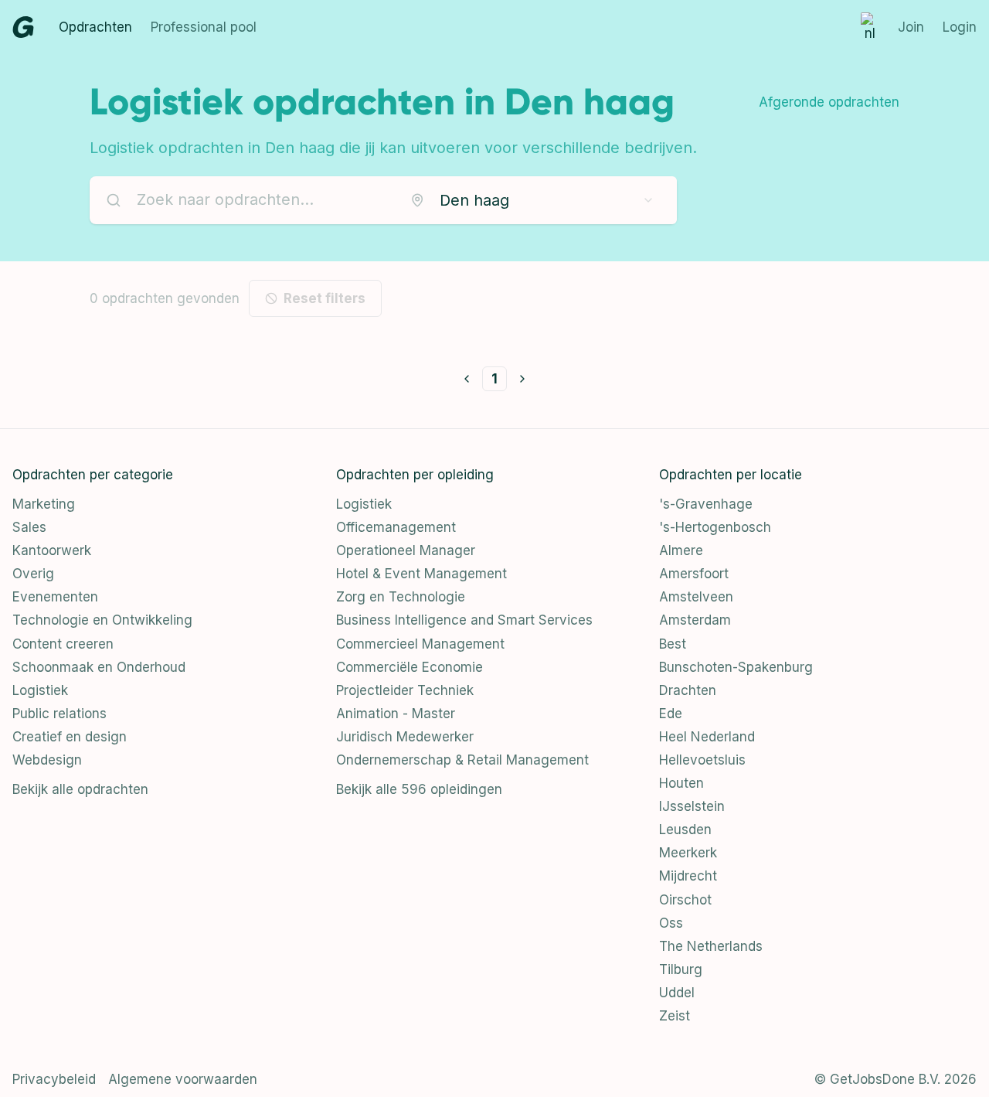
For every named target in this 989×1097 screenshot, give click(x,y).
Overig (33, 573)
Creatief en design (69, 736)
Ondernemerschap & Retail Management (462, 760)
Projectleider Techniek (405, 690)
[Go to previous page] (466, 378)
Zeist (674, 1016)
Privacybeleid (54, 1079)
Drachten (687, 690)
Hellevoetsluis (702, 760)
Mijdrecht (688, 876)
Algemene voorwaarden (182, 1079)
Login (960, 27)
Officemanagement (396, 527)
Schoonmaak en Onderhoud (98, 667)
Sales (29, 527)
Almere (681, 550)
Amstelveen (696, 597)
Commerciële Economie (409, 667)
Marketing (43, 504)
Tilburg (680, 969)
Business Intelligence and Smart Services (464, 620)
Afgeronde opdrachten (829, 102)
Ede (670, 713)
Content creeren (63, 644)
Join (911, 27)
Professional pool (204, 27)
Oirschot (685, 900)
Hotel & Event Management (421, 573)
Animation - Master (395, 713)
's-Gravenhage (706, 504)
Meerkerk (688, 852)
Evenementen (55, 597)
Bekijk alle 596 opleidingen (419, 789)
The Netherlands (711, 946)
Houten (681, 783)
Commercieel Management (420, 644)
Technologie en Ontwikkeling (102, 620)
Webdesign (47, 760)
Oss (671, 923)
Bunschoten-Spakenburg (736, 667)
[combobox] (532, 200)
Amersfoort (694, 573)
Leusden (685, 829)
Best (672, 644)
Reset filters (324, 298)
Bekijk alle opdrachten (80, 789)
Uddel (677, 992)
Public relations (59, 713)
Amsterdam (695, 620)
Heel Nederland (707, 736)
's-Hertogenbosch (715, 527)
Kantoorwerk (51, 550)
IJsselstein (692, 806)
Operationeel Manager (405, 550)
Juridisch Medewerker (405, 736)
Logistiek (40, 690)
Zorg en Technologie (400, 597)
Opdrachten (95, 27)
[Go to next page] (522, 378)
